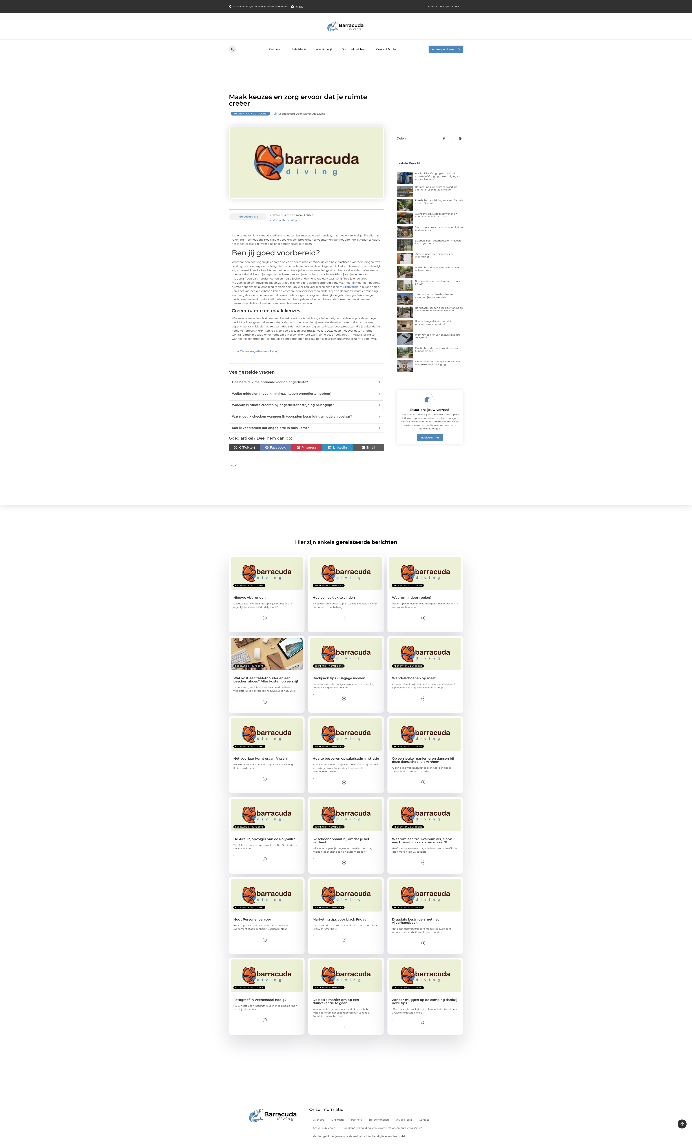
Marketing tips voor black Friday (339, 919)
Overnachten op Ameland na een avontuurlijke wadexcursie (434, 296)
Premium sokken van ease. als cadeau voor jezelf (437, 336)
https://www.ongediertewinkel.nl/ (255, 351)
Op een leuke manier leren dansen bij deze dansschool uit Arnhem (423, 760)
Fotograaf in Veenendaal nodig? (259, 1000)
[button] (232, 49)
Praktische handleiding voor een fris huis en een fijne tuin (439, 202)
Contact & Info (386, 49)
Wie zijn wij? (324, 49)
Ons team (337, 1119)
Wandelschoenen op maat (414, 678)
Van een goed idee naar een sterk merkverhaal (434, 255)
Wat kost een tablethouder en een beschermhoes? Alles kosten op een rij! (265, 679)
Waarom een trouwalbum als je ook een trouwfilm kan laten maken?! (422, 840)
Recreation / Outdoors (250, 113)
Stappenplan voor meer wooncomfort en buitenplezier (439, 228)
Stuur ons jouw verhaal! (430, 410)
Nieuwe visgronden (249, 598)
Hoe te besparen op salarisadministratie (346, 759)
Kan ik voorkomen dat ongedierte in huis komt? (306, 428)
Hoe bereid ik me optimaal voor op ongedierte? (306, 382)
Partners (274, 49)
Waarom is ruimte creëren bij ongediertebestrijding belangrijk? (306, 405)
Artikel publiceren (324, 1128)
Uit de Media (298, 49)
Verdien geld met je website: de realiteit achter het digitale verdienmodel (359, 1136)
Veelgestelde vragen (286, 220)
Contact (424, 1119)
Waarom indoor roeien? (412, 598)
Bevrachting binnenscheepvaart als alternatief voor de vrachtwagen (436, 188)
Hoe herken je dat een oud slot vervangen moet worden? (433, 322)
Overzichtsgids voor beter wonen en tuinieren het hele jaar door (436, 215)
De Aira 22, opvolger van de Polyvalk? (264, 839)
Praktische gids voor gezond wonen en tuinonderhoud (437, 349)
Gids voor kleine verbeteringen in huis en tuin (437, 282)
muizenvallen (349, 287)
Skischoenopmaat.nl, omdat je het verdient (341, 840)
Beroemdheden (379, 1119)
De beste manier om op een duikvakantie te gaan (336, 1001)
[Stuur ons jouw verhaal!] (430, 398)
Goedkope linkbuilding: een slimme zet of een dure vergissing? (382, 1128)
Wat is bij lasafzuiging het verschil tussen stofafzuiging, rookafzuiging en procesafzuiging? (437, 176)
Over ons (318, 1119)
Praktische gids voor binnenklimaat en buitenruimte (437, 269)
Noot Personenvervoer (252, 919)
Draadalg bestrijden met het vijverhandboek (415, 921)
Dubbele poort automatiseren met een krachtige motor (438, 242)
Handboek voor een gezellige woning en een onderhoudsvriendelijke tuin (439, 309)
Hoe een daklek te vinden (334, 598)
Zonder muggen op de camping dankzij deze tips (425, 1001)
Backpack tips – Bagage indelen (339, 678)
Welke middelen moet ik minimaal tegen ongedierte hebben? (306, 393)
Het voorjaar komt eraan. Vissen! (260, 759)
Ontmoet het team (354, 49)
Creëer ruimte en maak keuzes (293, 215)
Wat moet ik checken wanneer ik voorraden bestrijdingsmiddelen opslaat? (306, 416)
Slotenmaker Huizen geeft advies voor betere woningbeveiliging (437, 363)
